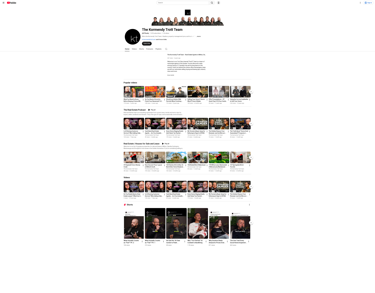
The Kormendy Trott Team (131, 135)
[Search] (212, 3)
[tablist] (187, 49)
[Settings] (360, 3)
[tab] (127, 49)
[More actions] (143, 100)
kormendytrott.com (149, 39)
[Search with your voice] (219, 3)
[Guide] (3, 3)
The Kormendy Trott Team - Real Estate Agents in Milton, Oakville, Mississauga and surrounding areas (187, 54)
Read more (170, 75)
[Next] (251, 92)
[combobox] (183, 3)
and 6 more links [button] (161, 39)
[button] (170, 75)
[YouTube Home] (11, 2)
